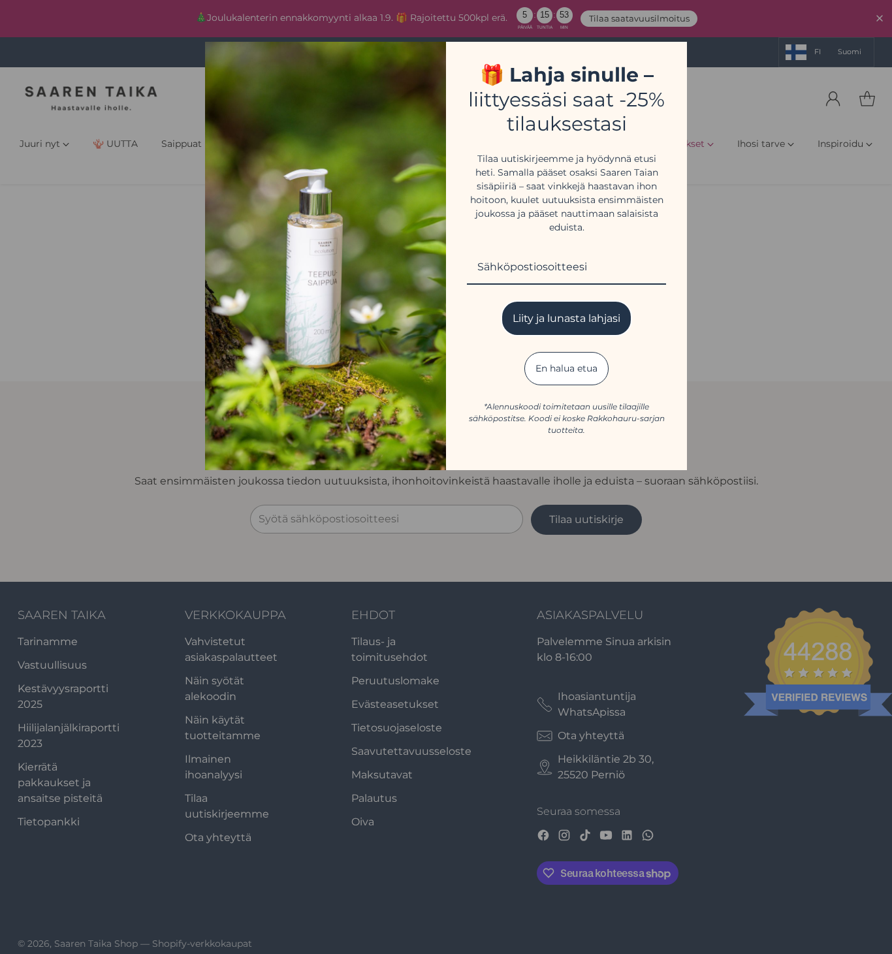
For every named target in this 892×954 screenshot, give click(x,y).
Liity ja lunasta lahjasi (566, 318)
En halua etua (566, 368)
